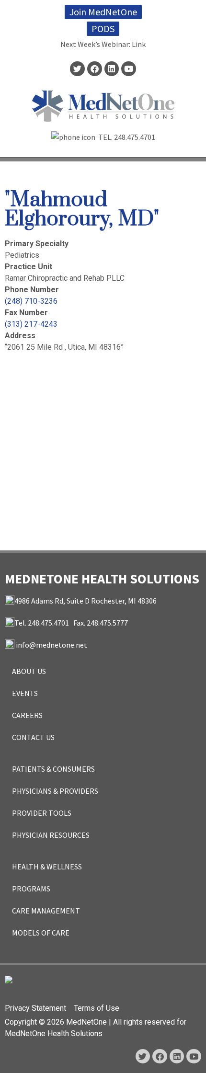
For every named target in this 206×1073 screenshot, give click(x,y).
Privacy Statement (35, 1008)
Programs (31, 888)
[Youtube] (128, 68)
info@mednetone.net (51, 645)
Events (25, 693)
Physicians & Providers (55, 791)
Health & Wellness (47, 866)
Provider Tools (41, 813)
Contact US (33, 737)
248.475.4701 (134, 137)
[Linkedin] (111, 68)
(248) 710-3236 (31, 301)
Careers (27, 715)
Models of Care (40, 932)
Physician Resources (51, 835)
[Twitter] (77, 68)
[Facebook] (94, 68)
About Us (29, 671)
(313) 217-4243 (31, 324)
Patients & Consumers (53, 769)
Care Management (46, 910)
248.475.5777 (107, 623)
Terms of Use (96, 1008)
